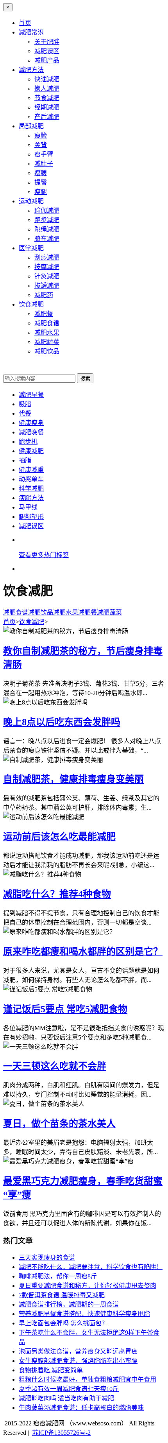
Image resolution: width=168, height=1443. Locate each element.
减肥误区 (46, 51)
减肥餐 (43, 313)
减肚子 (43, 163)
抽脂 (25, 460)
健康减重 (31, 469)
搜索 (85, 379)
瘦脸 (40, 135)
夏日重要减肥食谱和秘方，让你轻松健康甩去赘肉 (87, 1285)
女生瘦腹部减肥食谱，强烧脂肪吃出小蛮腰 (78, 1360)
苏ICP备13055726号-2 (61, 1432)
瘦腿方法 (31, 498)
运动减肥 (31, 201)
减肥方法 (31, 69)
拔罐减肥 (46, 285)
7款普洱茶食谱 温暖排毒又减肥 (62, 1295)
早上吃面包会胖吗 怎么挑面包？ (63, 1323)
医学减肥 (31, 248)
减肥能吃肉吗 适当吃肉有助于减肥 (66, 1398)
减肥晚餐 (31, 432)
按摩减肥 (46, 267)
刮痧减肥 (46, 257)
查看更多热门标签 (44, 555)
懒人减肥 (46, 88)
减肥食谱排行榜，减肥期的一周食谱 (69, 1304)
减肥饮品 (46, 351)
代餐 (25, 413)
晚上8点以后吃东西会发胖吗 (61, 722)
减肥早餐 (31, 394)
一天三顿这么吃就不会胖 (54, 1066)
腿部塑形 (31, 516)
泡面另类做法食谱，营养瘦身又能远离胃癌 (78, 1351)
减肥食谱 (46, 323)
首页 (25, 23)
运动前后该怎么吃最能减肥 (59, 837)
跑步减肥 (46, 220)
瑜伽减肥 (46, 210)
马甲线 (28, 507)
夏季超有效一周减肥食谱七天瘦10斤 (69, 1389)
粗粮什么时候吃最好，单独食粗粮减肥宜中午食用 (87, 1379)
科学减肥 (31, 488)
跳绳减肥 (46, 229)
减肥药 (43, 295)
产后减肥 (46, 116)
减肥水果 (46, 332)
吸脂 (25, 404)
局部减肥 (31, 126)
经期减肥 (46, 107)
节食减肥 (46, 98)
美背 (40, 145)
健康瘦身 (31, 422)
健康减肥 (31, 451)
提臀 (40, 182)
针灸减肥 (46, 276)
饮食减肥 (31, 304)
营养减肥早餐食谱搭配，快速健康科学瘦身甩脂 (84, 1313)
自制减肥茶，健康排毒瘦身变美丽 (73, 779)
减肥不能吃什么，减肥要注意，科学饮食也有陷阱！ (91, 1267)
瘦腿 (40, 191)
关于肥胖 (46, 41)
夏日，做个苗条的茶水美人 (59, 1124)
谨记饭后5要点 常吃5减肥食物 (65, 1009)
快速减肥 (46, 79)
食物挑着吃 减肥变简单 (51, 1370)
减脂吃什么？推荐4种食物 (57, 894)
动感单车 (31, 479)
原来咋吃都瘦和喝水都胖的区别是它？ (83, 951)
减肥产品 (46, 60)
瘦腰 (40, 173)
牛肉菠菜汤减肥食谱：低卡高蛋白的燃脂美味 (81, 1407)
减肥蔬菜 (46, 342)
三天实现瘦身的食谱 (47, 1257)
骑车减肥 (46, 238)
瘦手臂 (43, 154)
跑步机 (28, 441)
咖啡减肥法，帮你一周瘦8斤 (58, 1276)
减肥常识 (31, 32)
